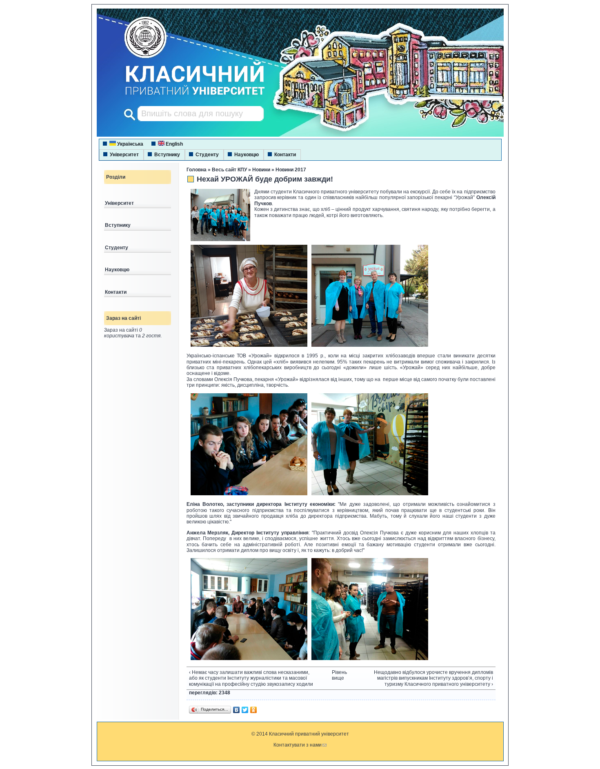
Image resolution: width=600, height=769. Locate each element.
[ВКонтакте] (236, 710)
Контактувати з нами (297, 745)
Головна (197, 170)
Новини (261, 170)
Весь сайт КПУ (229, 170)
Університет (124, 154)
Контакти (285, 154)
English (173, 144)
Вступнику (167, 154)
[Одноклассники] (253, 710)
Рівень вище (338, 675)
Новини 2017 (291, 170)
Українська (129, 144)
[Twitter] (245, 710)
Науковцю (246, 154)
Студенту (207, 154)
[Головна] (187, 96)
